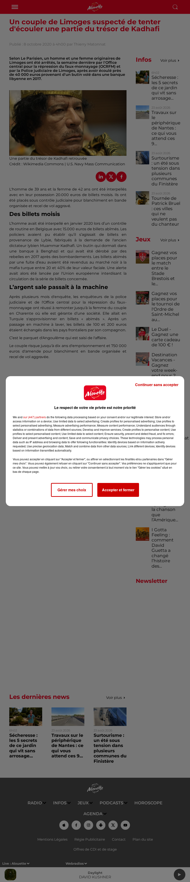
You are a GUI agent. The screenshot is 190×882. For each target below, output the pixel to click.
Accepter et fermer (118, 489)
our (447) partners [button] (34, 417)
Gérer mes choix (71, 489)
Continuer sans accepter (156, 384)
